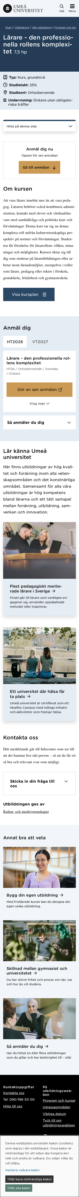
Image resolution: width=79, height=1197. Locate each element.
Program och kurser (59, 1100)
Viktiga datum (54, 1114)
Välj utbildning (41, 27)
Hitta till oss (12, 1106)
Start (8, 27)
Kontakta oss (13, 1093)
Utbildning (22, 27)
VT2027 (40, 341)
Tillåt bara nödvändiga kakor (29, 1179)
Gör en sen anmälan (37, 389)
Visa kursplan (26, 294)
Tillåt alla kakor (19, 1188)
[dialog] (39, 1166)
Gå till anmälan (36, 167)
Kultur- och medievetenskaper (26, 811)
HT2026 (15, 341)
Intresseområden (56, 1107)
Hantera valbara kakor (22, 1170)
